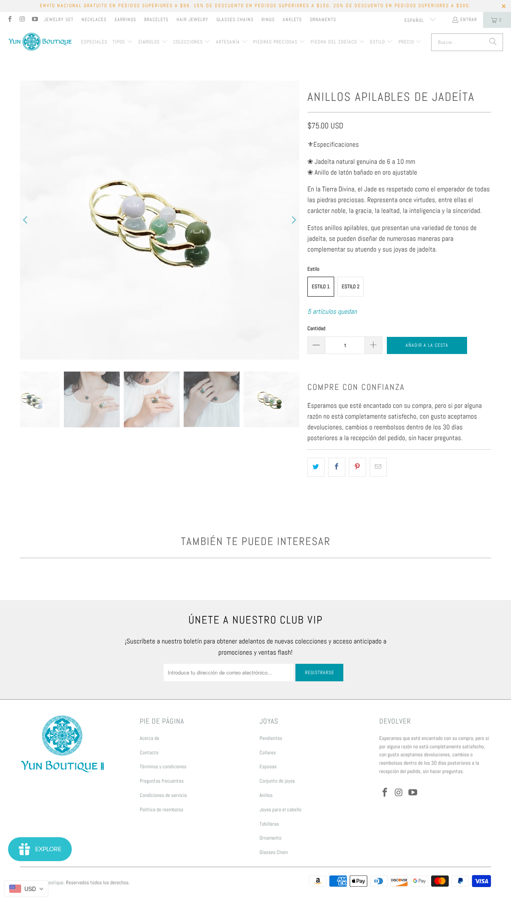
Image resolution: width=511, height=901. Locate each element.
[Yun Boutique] (40, 42)
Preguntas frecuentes (162, 780)
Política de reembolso (161, 809)
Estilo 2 (350, 286)
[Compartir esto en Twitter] (316, 467)
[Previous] (26, 220)
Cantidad (316, 328)
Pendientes (270, 738)
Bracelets (156, 19)
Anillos (266, 795)
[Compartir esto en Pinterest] (357, 467)
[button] (123, 42)
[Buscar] (493, 42)
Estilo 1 (321, 286)
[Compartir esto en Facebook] (336, 467)
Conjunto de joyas (277, 780)
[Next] (293, 220)
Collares (267, 752)
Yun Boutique (50, 882)
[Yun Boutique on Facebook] (9, 20)
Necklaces (94, 19)
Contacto (149, 752)
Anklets (292, 19)
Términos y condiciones (163, 766)
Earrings (125, 19)
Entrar (468, 19)
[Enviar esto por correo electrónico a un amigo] (378, 467)
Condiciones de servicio (163, 795)
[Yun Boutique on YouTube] (34, 20)
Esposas (268, 766)
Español (415, 20)
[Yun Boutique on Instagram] (21, 20)
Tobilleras (269, 823)
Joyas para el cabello (280, 809)
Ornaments (323, 19)
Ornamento (270, 837)
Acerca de (149, 738)
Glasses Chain (273, 852)
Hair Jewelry (192, 19)
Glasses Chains (235, 19)
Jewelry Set (58, 19)
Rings (268, 19)
